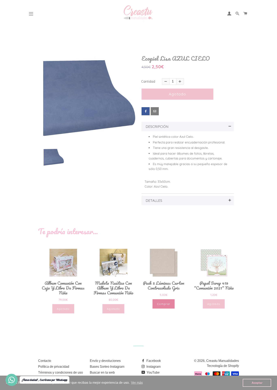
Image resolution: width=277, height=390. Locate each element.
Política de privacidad (53, 366)
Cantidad (148, 81)
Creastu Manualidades (222, 360)
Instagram (153, 366)
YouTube (153, 372)
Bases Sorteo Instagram (107, 366)
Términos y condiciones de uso (60, 372)
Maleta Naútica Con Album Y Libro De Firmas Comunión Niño (113, 288)
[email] (155, 111)
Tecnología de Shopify (223, 366)
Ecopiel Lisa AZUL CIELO (176, 58)
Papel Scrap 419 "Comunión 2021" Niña (214, 285)
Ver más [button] (137, 382)
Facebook (153, 360)
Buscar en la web (102, 372)
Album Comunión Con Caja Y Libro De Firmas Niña (63, 288)
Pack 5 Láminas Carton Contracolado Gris (163, 285)
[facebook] (146, 111)
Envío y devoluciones (105, 360)
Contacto (44, 360)
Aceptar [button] (257, 382)
